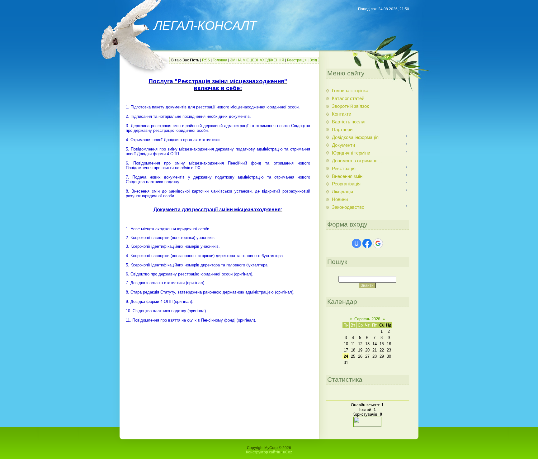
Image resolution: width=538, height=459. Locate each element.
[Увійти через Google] (378, 243)
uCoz (287, 452)
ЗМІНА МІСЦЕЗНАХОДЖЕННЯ (257, 60)
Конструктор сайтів (263, 452)
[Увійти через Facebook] (367, 243)
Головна (220, 60)
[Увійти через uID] (356, 243)
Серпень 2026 (367, 319)
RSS (206, 60)
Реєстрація (297, 60)
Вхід (313, 60)
